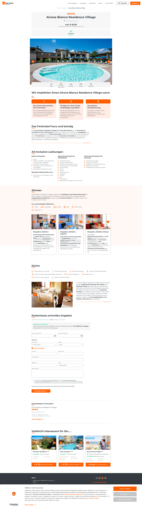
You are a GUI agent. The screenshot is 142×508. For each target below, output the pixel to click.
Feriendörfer (109, 3)
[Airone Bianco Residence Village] (71, 62)
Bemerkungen (35, 368)
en (99, 478)
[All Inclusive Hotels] (7, 3)
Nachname (61, 351)
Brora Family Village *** (95, 451)
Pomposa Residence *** (41, 451)
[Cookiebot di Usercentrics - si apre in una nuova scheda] (14, 505)
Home (58, 8)
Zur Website (37, 419)
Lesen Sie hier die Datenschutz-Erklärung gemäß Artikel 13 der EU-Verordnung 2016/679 (53, 386)
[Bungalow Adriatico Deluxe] (98, 221)
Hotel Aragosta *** (66, 451)
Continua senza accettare (125, 499)
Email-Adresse (35, 357)
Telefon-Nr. (34, 362)
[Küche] (52, 294)
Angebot (134, 3)
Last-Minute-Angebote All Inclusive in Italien (43, 481)
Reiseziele (92, 3)
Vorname (34, 351)
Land (59, 362)
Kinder (60, 342)
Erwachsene (35, 342)
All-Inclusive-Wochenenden (40, 484)
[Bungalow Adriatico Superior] (71, 221)
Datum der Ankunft (36, 333)
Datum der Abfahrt (63, 333)
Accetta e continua (125, 488)
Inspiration (83, 3)
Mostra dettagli (29, 504)
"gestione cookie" (93, 498)
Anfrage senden (40, 391)
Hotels (100, 3)
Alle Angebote (72, 3)
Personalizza (124, 494)
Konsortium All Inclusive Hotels (49, 380)
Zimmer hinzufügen (39, 348)
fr (105, 478)
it (96, 478)
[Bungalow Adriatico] (44, 221)
